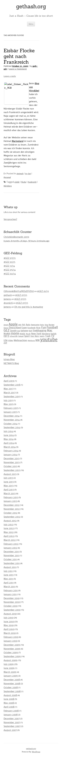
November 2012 (12, 509)
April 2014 (9, 443)
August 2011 (10, 567)
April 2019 (9, 381)
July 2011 (8, 571)
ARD (20, 325)
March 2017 (9, 392)
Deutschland (15, 327)
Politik (53, 334)
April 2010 (9, 629)
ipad (18, 331)
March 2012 (10, 540)
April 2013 (9, 489)
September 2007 (12, 726)
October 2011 (10, 559)
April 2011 (9, 582)
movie (15, 333)
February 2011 (11, 590)
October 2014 (10, 423)
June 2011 (8, 575)
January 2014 (10, 454)
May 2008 (9, 703)
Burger (51, 325)
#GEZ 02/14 (10, 273)
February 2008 (11, 710)
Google (13, 330)
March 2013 (9, 493)
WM (37, 340)
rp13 (6, 336)
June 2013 (9, 481)
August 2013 (10, 474)
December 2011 (11, 551)
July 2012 (8, 524)
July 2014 (8, 431)
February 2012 (11, 544)
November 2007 (12, 722)
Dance (6, 328)
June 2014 (9, 435)
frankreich (32, 182)
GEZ (6, 330)
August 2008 (10, 695)
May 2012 (9, 532)
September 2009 (12, 656)
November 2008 (12, 683)
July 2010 (8, 617)
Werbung (31, 341)
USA (6, 340)
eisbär (17, 182)
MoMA (7, 333)
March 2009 (10, 672)
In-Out (28, 174)
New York (36, 333)
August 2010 (10, 613)
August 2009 (10, 660)
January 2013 (10, 501)
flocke (23, 182)
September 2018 (12, 384)
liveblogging (39, 330)
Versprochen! (10, 219)
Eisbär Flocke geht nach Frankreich (19, 56)
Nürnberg (8, 186)
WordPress (36, 752)
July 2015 (8, 400)
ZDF (5, 343)
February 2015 (11, 408)
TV (52, 336)
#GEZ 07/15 (9, 258)
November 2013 (12, 462)
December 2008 (12, 679)
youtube (48, 339)
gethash (8, 295)
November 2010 (12, 602)
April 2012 (9, 536)
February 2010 (11, 637)
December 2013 (11, 458)
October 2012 (10, 513)
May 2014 (9, 439)
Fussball (52, 327)
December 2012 (11, 505)
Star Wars (34, 336)
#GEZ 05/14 (10, 269)
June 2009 (9, 668)
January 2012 (10, 548)
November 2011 (11, 555)
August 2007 (10, 730)
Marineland (17, 141)
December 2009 (12, 644)
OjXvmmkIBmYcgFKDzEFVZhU (19, 291)
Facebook (31, 328)
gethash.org (31, 6)
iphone (24, 330)
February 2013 (11, 497)
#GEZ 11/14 (9, 266)
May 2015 (8, 404)
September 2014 (12, 427)
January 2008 (11, 714)
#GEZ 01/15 (9, 262)
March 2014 (10, 447)
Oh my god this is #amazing (28, 307)
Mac (49, 330)
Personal (7, 177)
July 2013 (8, 478)
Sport (27, 336)
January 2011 (10, 594)
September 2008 (12, 691)
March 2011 (9, 586)
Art (23, 324)
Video (10, 340)
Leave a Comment (18, 69)
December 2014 (11, 416)
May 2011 (8, 578)
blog (46, 325)
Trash (47, 336)
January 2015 (10, 412)
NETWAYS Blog (11, 363)
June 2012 (9, 528)
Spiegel (21, 336)
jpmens (7, 299)
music (22, 333)
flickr (38, 328)
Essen (24, 327)
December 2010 (11, 598)
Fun (43, 327)
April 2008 (9, 707)
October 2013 (10, 466)
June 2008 (9, 699)
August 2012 (10, 520)
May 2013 (8, 485)
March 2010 (10, 633)
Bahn (42, 325)
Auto (28, 324)
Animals (20, 174)
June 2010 (9, 621)
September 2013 (12, 470)
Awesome (35, 325)
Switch (42, 336)
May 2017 (8, 388)
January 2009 (11, 675)
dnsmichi (8, 303)
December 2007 (12, 718)
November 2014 (12, 419)
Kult (30, 331)
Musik (28, 334)
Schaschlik (14, 336)
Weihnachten (20, 340)
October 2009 (11, 652)
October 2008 (11, 687)
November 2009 (12, 648)
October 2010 (10, 606)
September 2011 (12, 563)
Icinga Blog (9, 359)
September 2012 (12, 516)
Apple (13, 324)
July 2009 (9, 664)
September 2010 (12, 610)
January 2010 (10, 641)
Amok (6, 325)
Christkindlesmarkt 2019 (16, 237)
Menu (31, 24)
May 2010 (9, 625)
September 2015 (12, 396)
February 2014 (11, 450)
